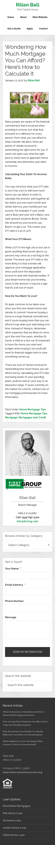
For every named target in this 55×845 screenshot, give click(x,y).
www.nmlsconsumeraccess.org (22, 772)
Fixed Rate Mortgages (16, 806)
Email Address (15, 584)
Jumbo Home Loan (14, 827)
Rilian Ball (27, 5)
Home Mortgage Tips (32, 409)
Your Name (13, 568)
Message (10, 617)
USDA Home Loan (14, 835)
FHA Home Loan (12, 813)
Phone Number (14, 601)
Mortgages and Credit (32, 417)
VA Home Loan (12, 820)
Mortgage (11, 417)
